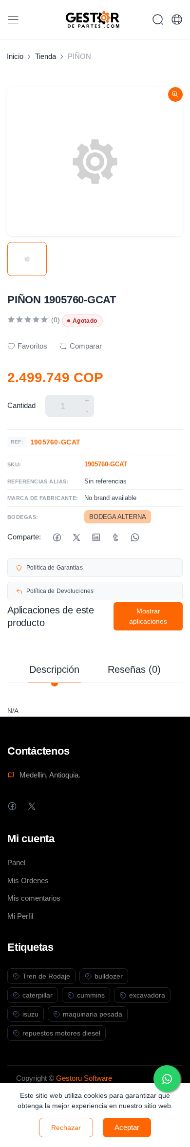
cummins (91, 995)
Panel (16, 862)
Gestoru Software (84, 1078)
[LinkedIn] (95, 537)
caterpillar (37, 995)
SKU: (14, 464)
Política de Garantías (54, 567)
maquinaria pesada (92, 1014)
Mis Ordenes (28, 880)
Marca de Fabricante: (42, 498)
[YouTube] (70, 805)
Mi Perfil (20, 916)
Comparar (86, 346)
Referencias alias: (38, 481)
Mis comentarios (33, 898)
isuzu (30, 1014)
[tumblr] (115, 537)
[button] (177, 19)
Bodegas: (22, 517)
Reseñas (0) (134, 669)
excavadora (147, 995)
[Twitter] (31, 805)
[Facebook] (56, 537)
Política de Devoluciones (60, 591)
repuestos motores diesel (61, 1033)
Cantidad (21, 405)
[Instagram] (50, 805)
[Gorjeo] (76, 537)
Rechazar (66, 1127)
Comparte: (24, 537)
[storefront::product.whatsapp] (134, 537)
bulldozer (109, 976)
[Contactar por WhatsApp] (166, 1078)
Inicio (15, 56)
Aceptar (126, 1127)
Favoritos (32, 346)
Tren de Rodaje (46, 976)
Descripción (54, 669)
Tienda (45, 56)
